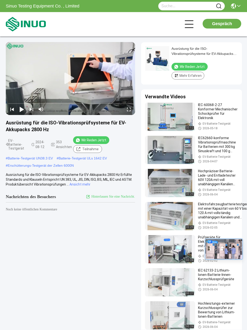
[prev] (12, 109)
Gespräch (222, 23)
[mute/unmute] (41, 109)
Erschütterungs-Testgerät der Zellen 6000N (41, 165)
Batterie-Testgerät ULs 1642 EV (83, 158)
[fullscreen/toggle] (129, 109)
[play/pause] (22, 109)
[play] (70, 78)
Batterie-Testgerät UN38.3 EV (30, 158)
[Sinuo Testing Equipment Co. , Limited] (32, 24)
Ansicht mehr (79, 184)
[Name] (219, 6)
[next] (31, 109)
